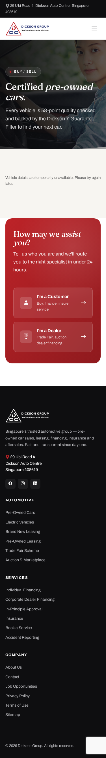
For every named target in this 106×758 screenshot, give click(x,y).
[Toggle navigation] (94, 28)
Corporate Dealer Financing (30, 599)
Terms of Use (17, 705)
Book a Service (18, 628)
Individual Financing (23, 590)
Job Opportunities (21, 686)
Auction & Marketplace (25, 560)
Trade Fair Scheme (22, 550)
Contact (12, 677)
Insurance (14, 618)
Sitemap (12, 715)
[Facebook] (10, 484)
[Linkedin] (35, 484)
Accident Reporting (22, 637)
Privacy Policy (17, 696)
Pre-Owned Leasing (23, 541)
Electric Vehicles (19, 522)
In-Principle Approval (23, 609)
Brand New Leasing (22, 531)
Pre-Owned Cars (20, 512)
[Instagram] (23, 484)
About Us (13, 667)
